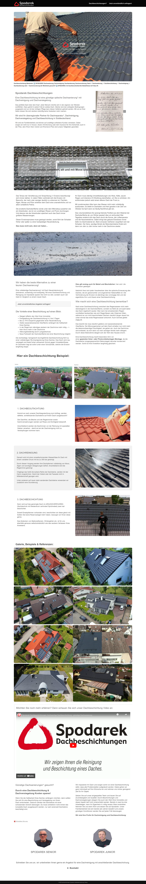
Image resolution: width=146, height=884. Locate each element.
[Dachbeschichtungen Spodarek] (25, 3)
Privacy (86, 882)
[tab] (22, 142)
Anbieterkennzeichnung (79, 882)
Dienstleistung (38, 142)
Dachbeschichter (22, 142)
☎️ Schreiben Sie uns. (21, 821)
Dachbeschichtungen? (98, 3)
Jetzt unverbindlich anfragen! (120, 3)
